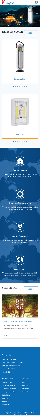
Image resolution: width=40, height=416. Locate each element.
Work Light (5, 401)
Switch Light (5, 404)
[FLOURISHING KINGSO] (8, 2)
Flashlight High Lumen (9, 388)
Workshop (25, 385)
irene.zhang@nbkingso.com (14, 362)
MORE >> (19, 25)
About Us (24, 382)
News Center (25, 388)
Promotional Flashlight (8, 385)
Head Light (5, 398)
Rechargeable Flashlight (9, 392)
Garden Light (6, 395)
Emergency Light (7, 382)
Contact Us (25, 392)
